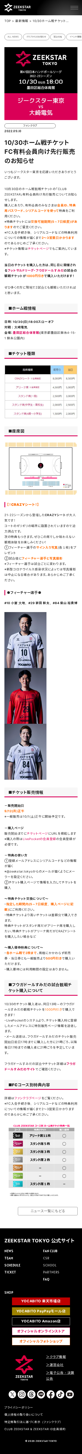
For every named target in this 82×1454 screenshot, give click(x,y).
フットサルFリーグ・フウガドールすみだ (36, 270)
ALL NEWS (13, 36)
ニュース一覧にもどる (47, 1211)
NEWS (8, 1251)
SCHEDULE (12, 1265)
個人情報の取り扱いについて (23, 1414)
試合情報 (58, 36)
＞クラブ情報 (56, 1357)
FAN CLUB (50, 1251)
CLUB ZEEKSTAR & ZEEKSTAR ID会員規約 (35, 1429)
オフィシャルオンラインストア (41, 1331)
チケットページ (38, 249)
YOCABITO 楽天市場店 (41, 1301)
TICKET (10, 1272)
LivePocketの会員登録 (39, 839)
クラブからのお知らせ (36, 36)
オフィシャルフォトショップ (40, 1341)
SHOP (8, 1292)
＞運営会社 (55, 1365)
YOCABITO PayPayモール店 (41, 1311)
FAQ (46, 1279)
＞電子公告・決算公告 (60, 1376)
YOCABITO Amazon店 (41, 1321)
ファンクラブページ (27, 1098)
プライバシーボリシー (18, 1407)
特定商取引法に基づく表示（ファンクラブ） (32, 1422)
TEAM (8, 1258)
